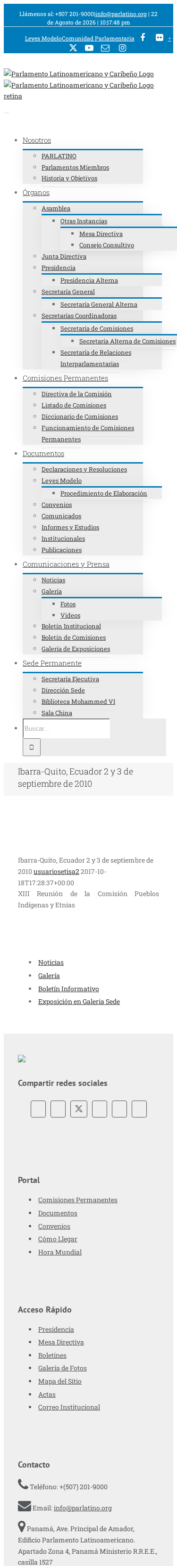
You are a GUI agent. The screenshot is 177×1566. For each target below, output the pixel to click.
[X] (73, 48)
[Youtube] (89, 48)
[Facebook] (142, 38)
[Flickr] (58, 1109)
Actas (47, 1394)
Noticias (51, 962)
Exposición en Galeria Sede (79, 1001)
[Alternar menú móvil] (6, 110)
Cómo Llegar (57, 1238)
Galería (49, 975)
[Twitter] (78, 1109)
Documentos (57, 1212)
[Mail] (139, 1109)
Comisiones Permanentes (78, 1199)
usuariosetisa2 (56, 871)
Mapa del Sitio (60, 1381)
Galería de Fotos (62, 1367)
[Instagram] (122, 49)
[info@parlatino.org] (105, 48)
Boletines (52, 1355)
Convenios (54, 1226)
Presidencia (56, 1329)
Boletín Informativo (68, 988)
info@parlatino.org (121, 13)
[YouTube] (99, 1109)
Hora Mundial (60, 1252)
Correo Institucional (69, 1407)
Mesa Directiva (61, 1342)
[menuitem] (43, 38)
